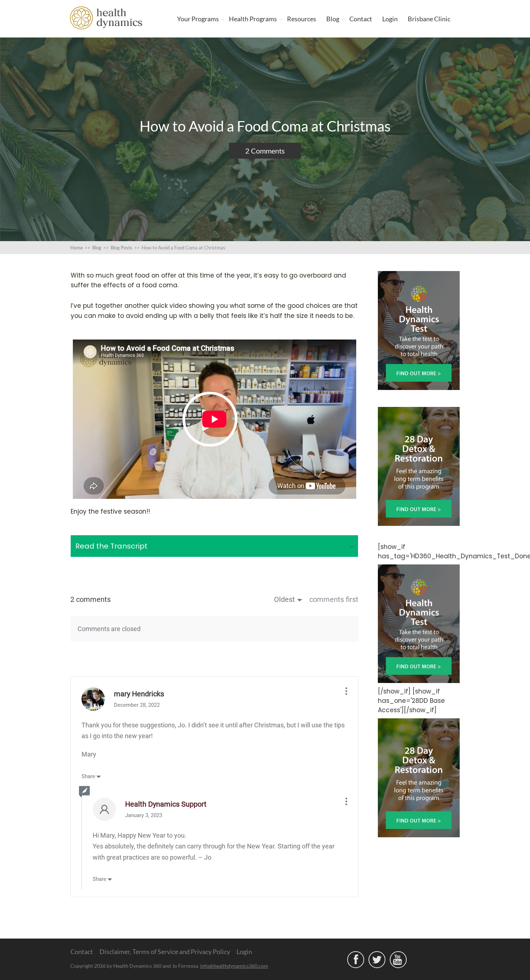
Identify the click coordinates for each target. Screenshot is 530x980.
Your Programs (198, 19)
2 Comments (265, 150)
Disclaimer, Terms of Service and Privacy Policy (165, 951)
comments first (333, 599)
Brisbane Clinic (429, 19)
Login (390, 19)
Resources (301, 19)
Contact (360, 19)
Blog (332, 19)
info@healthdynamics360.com (234, 966)
